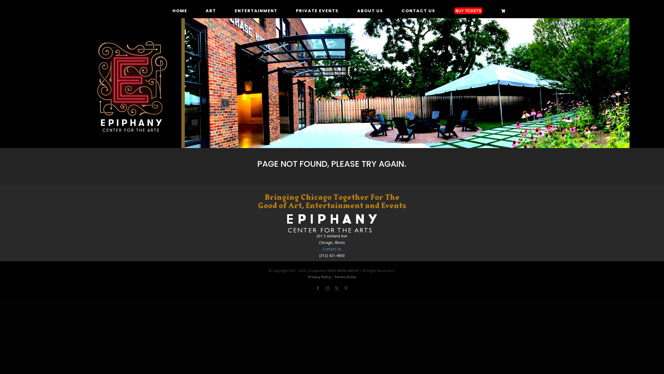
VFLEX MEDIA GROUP (343, 270)
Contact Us (332, 248)
